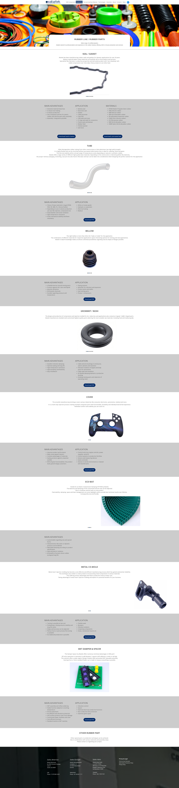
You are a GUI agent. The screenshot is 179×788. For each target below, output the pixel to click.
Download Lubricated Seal (112, 136)
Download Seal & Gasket (66, 136)
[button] (71, 2)
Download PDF (89, 220)
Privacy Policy (122, 764)
